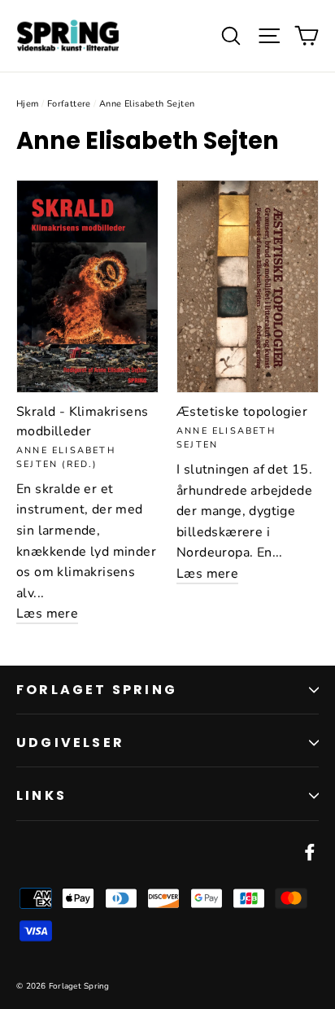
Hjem (27, 104)
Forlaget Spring (96, 689)
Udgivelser (70, 742)
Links (41, 795)
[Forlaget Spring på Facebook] (310, 852)
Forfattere (69, 104)
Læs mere (47, 613)
